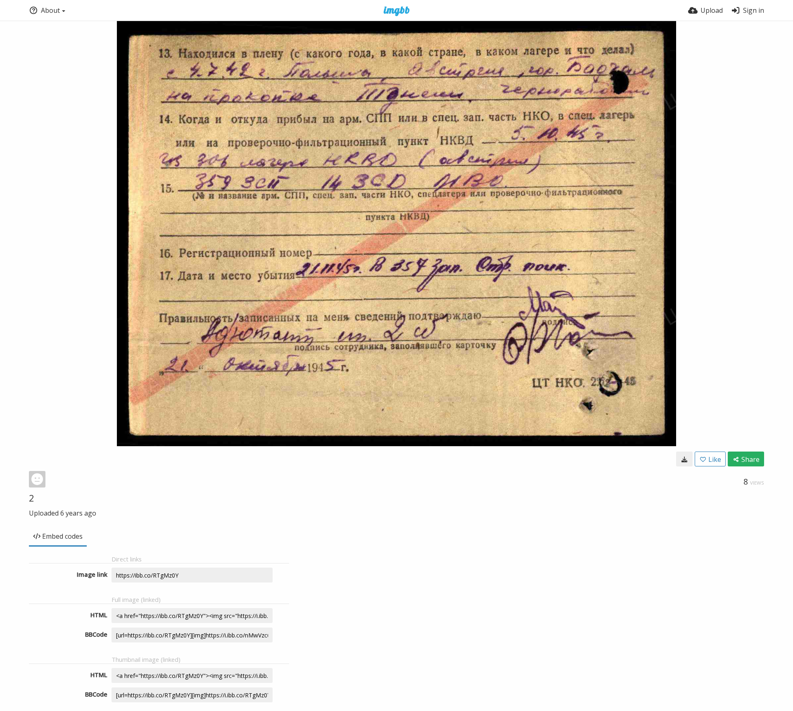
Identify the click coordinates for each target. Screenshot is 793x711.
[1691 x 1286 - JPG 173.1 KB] (684, 459)
